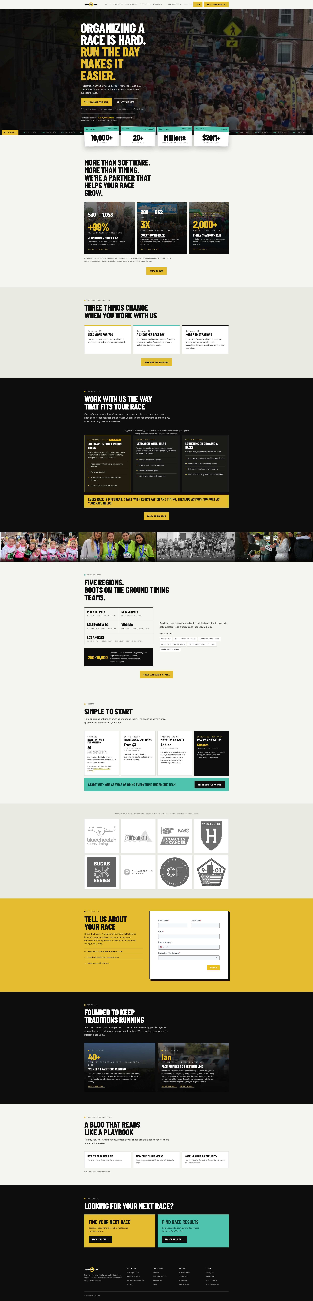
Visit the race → (200, 249)
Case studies (131, 4)
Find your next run (160, 1276)
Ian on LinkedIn (211, 1280)
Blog (155, 1284)
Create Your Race (125, 102)
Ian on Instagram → (169, 1086)
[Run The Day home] (90, 4)
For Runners (173, 4)
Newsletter (210, 1276)
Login (198, 4)
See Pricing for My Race (209, 784)
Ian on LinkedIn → (187, 1086)
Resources (157, 4)
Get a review (184, 1284)
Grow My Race (156, 271)
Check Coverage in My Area (156, 674)
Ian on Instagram (212, 1284)
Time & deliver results (135, 1280)
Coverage (183, 1280)
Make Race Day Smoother (156, 362)
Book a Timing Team (156, 516)
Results (156, 1272)
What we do (118, 4)
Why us (108, 4)
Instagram (210, 1272)
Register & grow (133, 1276)
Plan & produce (133, 1272)
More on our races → (96, 1086)
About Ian (183, 1276)
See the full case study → (99, 249)
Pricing (187, 4)
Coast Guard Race (152, 235)
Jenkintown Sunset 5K (103, 238)
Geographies (145, 4)
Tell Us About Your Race (216, 4)
